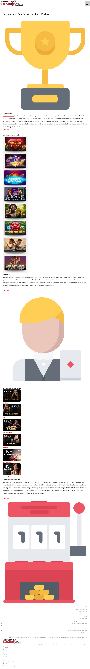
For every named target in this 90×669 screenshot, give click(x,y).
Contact (85, 616)
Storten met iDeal (83, 611)
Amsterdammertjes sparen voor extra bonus (77, 621)
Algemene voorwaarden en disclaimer (78, 645)
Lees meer (5, 288)
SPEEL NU (6, 129)
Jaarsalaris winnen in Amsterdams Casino (77, 630)
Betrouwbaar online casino (81, 625)
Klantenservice (83, 614)
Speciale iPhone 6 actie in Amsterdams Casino (76, 623)
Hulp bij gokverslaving (81, 609)
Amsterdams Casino (8, 116)
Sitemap (66, 645)
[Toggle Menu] (87, 3)
